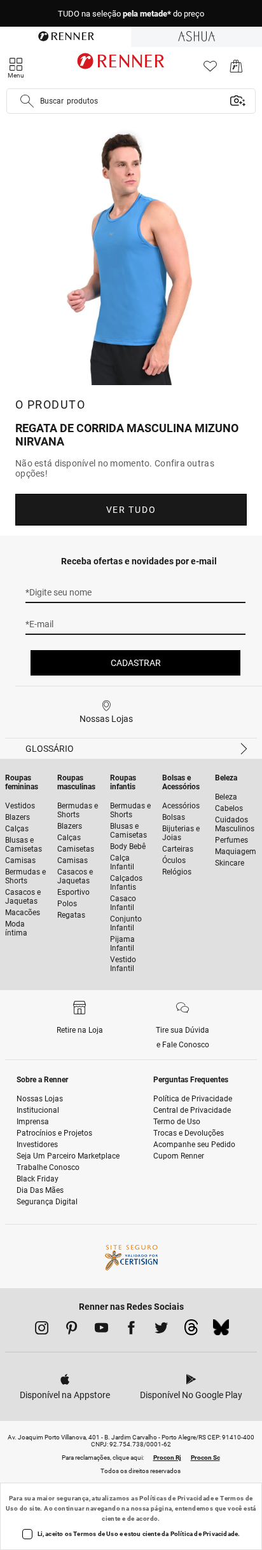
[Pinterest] (71, 1330)
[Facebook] (131, 1330)
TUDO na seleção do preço (131, 13)
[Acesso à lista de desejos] (210, 70)
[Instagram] (42, 1330)
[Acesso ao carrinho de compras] (236, 70)
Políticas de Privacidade (176, 1498)
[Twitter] (161, 1330)
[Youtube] (101, 1330)
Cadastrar (136, 663)
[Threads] (191, 1330)
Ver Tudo (131, 510)
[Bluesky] (221, 1330)
